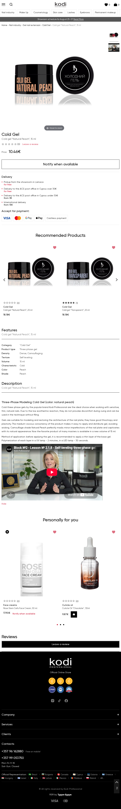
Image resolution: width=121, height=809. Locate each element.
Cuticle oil (67, 605)
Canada (64, 774)
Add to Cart (75, 614)
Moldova (78, 778)
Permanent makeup (105, 12)
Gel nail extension (31, 25)
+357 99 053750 (13, 758)
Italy (36, 778)
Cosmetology (40, 12)
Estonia (94, 774)
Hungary (9, 778)
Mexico (62, 778)
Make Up (23, 12)
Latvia (49, 778)
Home (4, 25)
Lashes (71, 12)
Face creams (10, 605)
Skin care (58, 12)
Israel (23, 778)
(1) (77, 303)
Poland (93, 778)
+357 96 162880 (12, 751)
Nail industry (8, 12)
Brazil (34, 774)
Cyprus (79, 774)
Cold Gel (46, 25)
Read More (78, 19)
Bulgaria (49, 774)
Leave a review (30, 144)
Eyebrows (85, 12)
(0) (18, 303)
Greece (109, 774)
